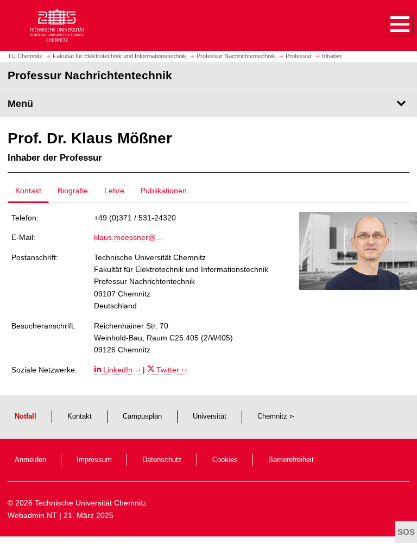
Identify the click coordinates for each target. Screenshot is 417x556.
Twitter (167, 369)
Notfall (25, 416)
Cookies (225, 460)
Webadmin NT (32, 515)
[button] (389, 25)
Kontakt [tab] (28, 190)
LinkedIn (117, 369)
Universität (209, 416)
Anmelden (30, 460)
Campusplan (142, 416)
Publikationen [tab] (164, 190)
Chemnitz (272, 416)
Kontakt (79, 416)
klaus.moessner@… (128, 237)
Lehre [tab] (114, 190)
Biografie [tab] (73, 190)
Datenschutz (162, 460)
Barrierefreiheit (291, 460)
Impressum (94, 460)
